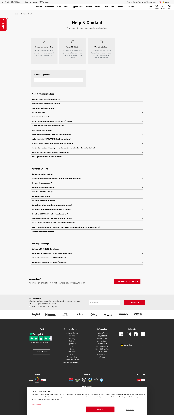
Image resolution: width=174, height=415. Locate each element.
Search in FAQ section (42, 75)
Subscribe (135, 302)
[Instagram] (128, 334)
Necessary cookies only (51, 399)
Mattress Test (137, 2)
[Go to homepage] (4, 24)
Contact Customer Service (127, 281)
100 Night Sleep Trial (102, 349)
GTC (71, 354)
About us (129, 2)
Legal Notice (72, 352)
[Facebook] (121, 334)
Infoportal (102, 357)
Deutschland (128, 345)
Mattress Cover (102, 341)
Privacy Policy (72, 357)
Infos (154, 2)
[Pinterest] (136, 334)
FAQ (160, 2)
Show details (36, 405)
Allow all (100, 409)
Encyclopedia (102, 336)
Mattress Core (102, 338)
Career (72, 349)
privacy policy (52, 306)
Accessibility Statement (72, 360)
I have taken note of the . (44, 306)
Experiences (72, 344)
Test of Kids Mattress (102, 346)
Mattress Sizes (102, 354)
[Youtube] (143, 334)
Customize (130, 410)
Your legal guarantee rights (72, 362)
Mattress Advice (102, 333)
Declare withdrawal (42, 352)
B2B (71, 346)
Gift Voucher (102, 352)
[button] (131, 7)
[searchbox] (58, 80)
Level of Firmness (147, 2)
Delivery (72, 341)
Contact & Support (72, 333)
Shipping (72, 338)
